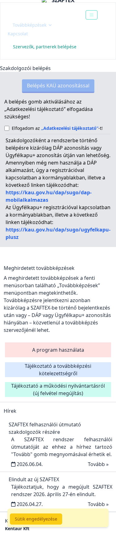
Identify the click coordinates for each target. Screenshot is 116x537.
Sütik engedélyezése (36, 519)
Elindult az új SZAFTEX (34, 479)
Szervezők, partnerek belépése (44, 47)
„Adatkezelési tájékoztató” (69, 128)
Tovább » (98, 464)
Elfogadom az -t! (57, 128)
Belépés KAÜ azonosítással (58, 85)
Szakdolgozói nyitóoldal (42, 15)
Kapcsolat (18, 34)
